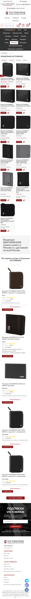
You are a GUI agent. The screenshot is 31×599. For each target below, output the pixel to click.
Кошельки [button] (14, 42)
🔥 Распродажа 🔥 (9, 29)
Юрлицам (16, 18)
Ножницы (14, 39)
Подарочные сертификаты (15, 49)
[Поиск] (2, 25)
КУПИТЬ (3, 86)
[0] (27, 25)
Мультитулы (6, 33)
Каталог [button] (7, 18)
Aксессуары (23, 42)
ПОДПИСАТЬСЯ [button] (15, 526)
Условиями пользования (17, 531)
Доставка (7, 553)
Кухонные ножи (17, 33)
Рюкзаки (23, 36)
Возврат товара (9, 558)
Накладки (8, 36)
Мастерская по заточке (15, 45)
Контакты (15, 20)
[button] (7, 5)
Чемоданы (23, 39)
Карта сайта (8, 566)
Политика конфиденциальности (13, 584)
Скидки (7, 582)
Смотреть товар (7, 309)
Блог (6, 577)
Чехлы (26, 33)
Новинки (7, 579)
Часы (25, 29)
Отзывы (23, 18)
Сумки (6, 42)
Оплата (7, 555)
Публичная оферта (10, 569)
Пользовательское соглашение (13, 571)
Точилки (16, 36)
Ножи (19, 29)
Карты (7, 39)
